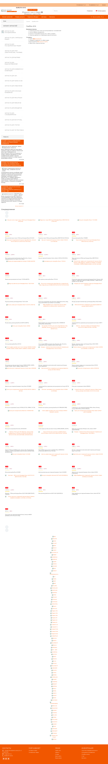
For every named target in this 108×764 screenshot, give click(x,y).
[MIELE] (54, 688)
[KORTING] (54, 686)
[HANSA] (54, 564)
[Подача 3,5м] (54, 615)
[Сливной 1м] (54, 627)
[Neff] (54, 583)
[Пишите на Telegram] (31, 12)
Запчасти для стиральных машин (14, 38)
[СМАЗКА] (54, 733)
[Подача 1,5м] (54, 611)
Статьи (42, 5)
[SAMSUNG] (54, 590)
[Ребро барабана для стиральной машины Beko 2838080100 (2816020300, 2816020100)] (54, 311)
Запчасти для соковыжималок (10, 113)
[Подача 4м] (54, 620)
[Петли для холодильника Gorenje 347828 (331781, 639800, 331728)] (20, 396)
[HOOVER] (54, 566)
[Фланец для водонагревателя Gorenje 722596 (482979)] (20, 267)
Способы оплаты (86, 754)
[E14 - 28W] (54, 650)
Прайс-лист (58, 750)
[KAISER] (54, 724)
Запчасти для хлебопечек (13, 86)
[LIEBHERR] (54, 668)
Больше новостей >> (19, 206)
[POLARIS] (54, 586)
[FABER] (54, 555)
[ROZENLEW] (54, 677)
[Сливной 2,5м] (54, 629)
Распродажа (101, 11)
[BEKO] (54, 545)
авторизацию (37, 38)
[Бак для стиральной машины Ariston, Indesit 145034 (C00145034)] (54, 246)
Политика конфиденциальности (90, 750)
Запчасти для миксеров (13, 103)
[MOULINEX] (54, 719)
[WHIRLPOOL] (54, 604)
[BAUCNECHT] (54, 666)
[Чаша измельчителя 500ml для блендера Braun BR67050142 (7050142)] (87, 246)
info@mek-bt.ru (8, 754)
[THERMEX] (54, 682)
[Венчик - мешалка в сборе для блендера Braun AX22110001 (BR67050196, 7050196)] (87, 332)
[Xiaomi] (54, 606)
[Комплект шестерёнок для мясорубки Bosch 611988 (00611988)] (54, 396)
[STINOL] (54, 672)
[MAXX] (54, 698)
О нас (30, 5)
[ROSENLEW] (54, 588)
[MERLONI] (54, 706)
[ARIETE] (54, 640)
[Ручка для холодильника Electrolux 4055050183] (20, 417)
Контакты (52, 17)
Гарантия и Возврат (33, 17)
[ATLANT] (54, 543)
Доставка (43, 17)
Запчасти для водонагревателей (11, 63)
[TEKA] (54, 726)
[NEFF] (54, 581)
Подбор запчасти (20, 17)
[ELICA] (54, 661)
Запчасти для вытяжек (12, 57)
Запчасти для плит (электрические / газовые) (13, 51)
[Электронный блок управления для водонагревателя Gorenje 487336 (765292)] (54, 374)
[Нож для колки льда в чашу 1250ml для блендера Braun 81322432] (20, 226)
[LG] (54, 576)
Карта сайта (58, 756)
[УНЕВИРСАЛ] (54, 636)
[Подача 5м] (54, 622)
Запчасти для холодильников (10, 31)
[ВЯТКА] (54, 739)
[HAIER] (54, 561)
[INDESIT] (54, 571)
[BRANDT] (54, 684)
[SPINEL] (54, 717)
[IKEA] (54, 568)
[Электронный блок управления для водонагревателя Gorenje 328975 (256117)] (87, 311)
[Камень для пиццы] (54, 736)
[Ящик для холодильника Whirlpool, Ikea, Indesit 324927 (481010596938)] (87, 417)
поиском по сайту (43, 41)
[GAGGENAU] (54, 557)
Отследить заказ (33, 750)
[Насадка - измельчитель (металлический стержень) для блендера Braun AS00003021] (54, 353)
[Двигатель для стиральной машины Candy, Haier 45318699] (20, 374)
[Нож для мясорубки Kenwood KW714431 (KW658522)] (54, 482)
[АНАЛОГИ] (54, 722)
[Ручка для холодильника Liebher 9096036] (87, 374)
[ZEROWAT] (54, 729)
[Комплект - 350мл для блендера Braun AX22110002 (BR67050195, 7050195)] (20, 482)
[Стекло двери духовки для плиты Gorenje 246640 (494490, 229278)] (54, 417)
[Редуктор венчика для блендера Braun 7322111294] (20, 290)
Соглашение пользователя (88, 752)
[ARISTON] (54, 539)
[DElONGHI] (54, 647)
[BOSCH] (54, 548)
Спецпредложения (8, 209)
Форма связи (58, 758)
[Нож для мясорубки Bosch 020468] (20, 460)
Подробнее (5, 752)
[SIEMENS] (54, 592)
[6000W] (54, 654)
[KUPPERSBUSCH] (54, 573)
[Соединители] (54, 634)
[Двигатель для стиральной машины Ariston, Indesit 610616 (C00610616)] (87, 460)
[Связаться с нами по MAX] (8, 759)
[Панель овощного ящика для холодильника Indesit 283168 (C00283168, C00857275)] (87, 353)
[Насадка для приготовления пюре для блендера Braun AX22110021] (87, 290)
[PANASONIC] (54, 708)
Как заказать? (23, 5)
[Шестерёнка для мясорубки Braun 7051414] (54, 267)
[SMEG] (54, 595)
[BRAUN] (54, 645)
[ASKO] (54, 541)
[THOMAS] (54, 712)
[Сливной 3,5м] (54, 631)
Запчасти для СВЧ (11, 75)
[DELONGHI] (54, 700)
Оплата (36, 5)
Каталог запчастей (7, 17)
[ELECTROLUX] (54, 552)
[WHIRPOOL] (54, 652)
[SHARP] (54, 679)
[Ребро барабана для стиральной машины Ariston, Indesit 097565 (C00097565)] (87, 482)
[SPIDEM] (54, 710)
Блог (4, 21)
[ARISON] (54, 659)
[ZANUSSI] (54, 608)
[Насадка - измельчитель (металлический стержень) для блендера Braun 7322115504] (87, 438)
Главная (28, 21)
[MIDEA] (54, 579)
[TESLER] (54, 597)
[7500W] (54, 663)
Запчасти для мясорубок (13, 97)
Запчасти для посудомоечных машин (13, 44)
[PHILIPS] (54, 670)
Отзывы (57, 754)
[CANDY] (54, 550)
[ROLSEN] (54, 715)
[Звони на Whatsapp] (42, 12)
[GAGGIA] (54, 675)
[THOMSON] (54, 602)
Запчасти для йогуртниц (13, 120)
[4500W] (54, 638)
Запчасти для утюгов (12, 125)
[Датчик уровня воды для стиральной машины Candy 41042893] (54, 460)
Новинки (90, 11)
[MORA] (54, 691)
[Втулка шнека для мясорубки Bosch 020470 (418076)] (20, 311)
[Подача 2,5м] (54, 613)
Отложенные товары (34, 752)
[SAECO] (54, 693)
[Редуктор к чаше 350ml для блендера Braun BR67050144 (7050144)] (54, 226)
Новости (57, 752)
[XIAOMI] (54, 695)
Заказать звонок (32, 10)
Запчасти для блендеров (13, 108)
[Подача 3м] (54, 618)
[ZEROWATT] (54, 731)
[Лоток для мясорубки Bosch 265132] (20, 332)
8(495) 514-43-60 (21, 7)
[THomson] (54, 599)
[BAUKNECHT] (54, 643)
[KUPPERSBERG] (54, 703)
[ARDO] (54, 656)
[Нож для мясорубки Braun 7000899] (87, 226)
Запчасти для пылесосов (13, 81)
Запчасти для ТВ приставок (14, 130)
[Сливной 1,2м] (54, 624)
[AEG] (54, 536)
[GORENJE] (54, 559)
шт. (81, 5)
